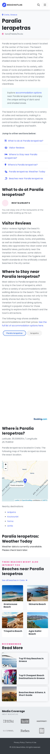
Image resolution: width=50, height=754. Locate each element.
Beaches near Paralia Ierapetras (25, 178)
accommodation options (29, 92)
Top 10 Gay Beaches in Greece (31, 660)
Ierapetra (34, 333)
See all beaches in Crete (13, 580)
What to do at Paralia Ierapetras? (25, 140)
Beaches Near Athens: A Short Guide (32, 694)
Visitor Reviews (16, 147)
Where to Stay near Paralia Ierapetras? (21, 156)
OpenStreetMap (27, 500)
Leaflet (17, 500)
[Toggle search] (38, 5)
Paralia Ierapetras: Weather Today (26, 171)
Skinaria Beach (37, 604)
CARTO (44, 500)
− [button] (6, 468)
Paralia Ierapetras (14, 333)
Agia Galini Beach (35, 632)
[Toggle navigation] (45, 5)
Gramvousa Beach (10, 606)
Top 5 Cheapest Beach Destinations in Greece (32, 677)
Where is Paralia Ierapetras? (22, 164)
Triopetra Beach (13, 631)
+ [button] (6, 464)
